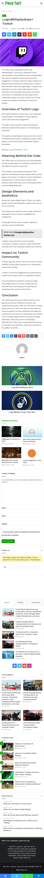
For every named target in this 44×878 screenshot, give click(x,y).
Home (6, 11)
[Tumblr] (15, 336)
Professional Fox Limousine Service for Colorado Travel (10, 725)
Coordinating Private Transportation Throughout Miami (27, 644)
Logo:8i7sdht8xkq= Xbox (18, 150)
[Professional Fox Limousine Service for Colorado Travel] (8, 635)
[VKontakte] (27, 336)
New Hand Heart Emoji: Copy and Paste (32, 440)
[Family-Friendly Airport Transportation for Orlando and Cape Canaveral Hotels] (8, 625)
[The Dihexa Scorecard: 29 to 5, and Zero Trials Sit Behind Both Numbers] (8, 655)
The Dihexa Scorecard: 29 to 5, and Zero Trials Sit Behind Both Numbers (28, 654)
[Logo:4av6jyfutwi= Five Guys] (32, 452)
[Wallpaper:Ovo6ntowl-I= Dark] (11, 431)
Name (4, 508)
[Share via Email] (32, 336)
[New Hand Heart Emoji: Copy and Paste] (32, 431)
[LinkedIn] (11, 336)
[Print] (36, 336)
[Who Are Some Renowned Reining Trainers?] (7, 766)
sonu (6, 28)
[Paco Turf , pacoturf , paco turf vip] (13, 3)
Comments (36, 602)
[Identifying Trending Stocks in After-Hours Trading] (7, 775)
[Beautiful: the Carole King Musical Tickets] (11, 452)
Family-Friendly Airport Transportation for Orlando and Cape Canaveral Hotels (28, 624)
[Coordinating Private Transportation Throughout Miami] (8, 644)
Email (4, 516)
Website (4, 524)
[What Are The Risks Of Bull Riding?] (7, 756)
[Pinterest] (19, 336)
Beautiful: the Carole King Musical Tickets (10, 461)
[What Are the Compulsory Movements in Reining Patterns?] (7, 785)
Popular (20, 602)
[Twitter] (7, 336)
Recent (7, 602)
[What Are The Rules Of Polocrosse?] (7, 747)
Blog (10, 11)
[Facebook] (3, 336)
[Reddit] (23, 336)
